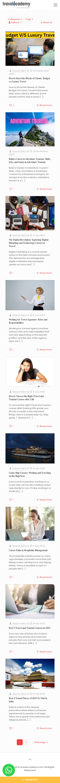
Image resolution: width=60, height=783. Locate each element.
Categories (14, 19)
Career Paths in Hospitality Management (28, 550)
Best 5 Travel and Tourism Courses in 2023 (29, 627)
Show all (47, 22)
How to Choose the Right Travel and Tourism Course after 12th (26, 398)
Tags (28, 19)
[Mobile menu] (55, 5)
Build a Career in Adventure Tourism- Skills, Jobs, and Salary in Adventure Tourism (30, 160)
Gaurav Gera (19, 70)
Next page (40, 742)
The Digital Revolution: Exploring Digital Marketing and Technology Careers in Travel (28, 243)
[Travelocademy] (16, 5)
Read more (46, 105)
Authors (15, 22)
